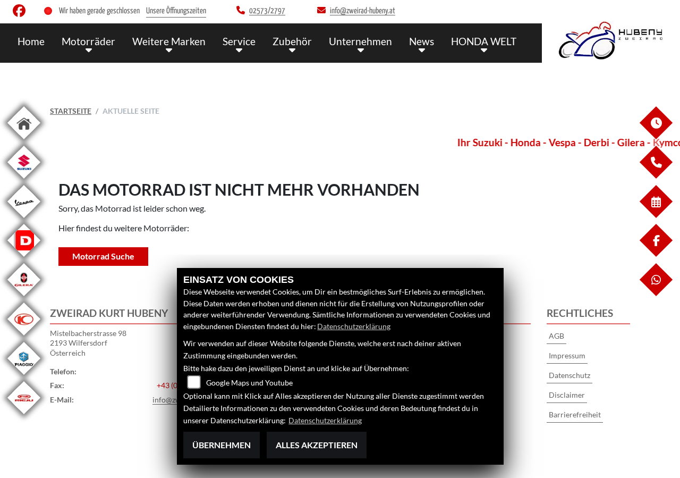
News (421, 41)
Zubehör (292, 41)
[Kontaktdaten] (655, 176)
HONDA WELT (483, 41)
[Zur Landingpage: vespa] (24, 220)
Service (239, 41)
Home (31, 41)
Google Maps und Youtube (249, 382)
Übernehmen (221, 445)
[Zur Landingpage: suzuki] (24, 180)
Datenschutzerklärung (353, 326)
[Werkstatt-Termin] (655, 215)
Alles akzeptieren (317, 445)
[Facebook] (655, 254)
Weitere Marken (169, 41)
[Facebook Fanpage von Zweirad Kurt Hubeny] (21, 13)
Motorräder (88, 41)
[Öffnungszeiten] (655, 136)
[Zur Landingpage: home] (24, 141)
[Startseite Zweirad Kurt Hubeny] (611, 40)
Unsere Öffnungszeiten (176, 11)
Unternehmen (360, 41)
